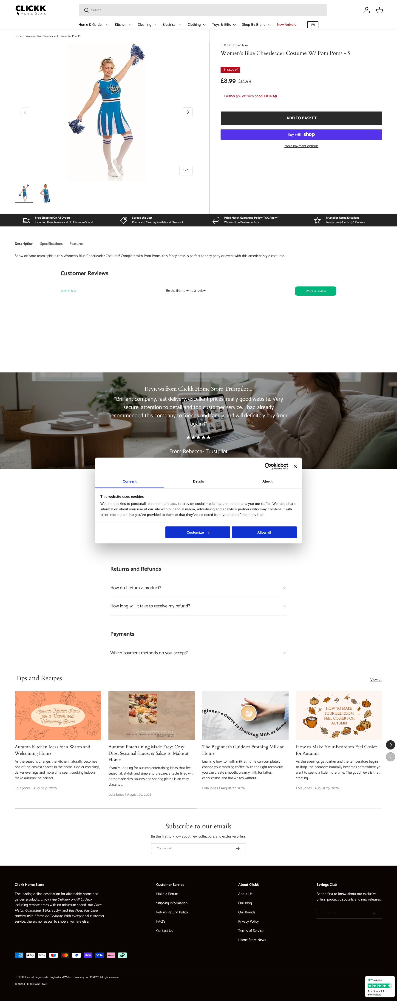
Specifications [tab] (51, 244)
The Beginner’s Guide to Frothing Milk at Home (243, 750)
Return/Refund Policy (172, 912)
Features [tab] (76, 244)
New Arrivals (286, 25)
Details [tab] (198, 481)
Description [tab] (24, 244)
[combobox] (203, 10)
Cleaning (144, 25)
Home (18, 36)
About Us (245, 894)
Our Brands (246, 912)
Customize (195, 532)
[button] (379, 10)
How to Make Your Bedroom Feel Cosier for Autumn (336, 750)
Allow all (264, 532)
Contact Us (164, 931)
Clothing (194, 25)
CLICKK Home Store (234, 45)
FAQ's (160, 921)
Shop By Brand (254, 25)
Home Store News (252, 940)
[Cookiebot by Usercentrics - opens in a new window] (268, 466)
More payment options (301, 146)
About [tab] (267, 481)
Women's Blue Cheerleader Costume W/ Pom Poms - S (53, 36)
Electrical (169, 25)
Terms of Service (251, 931)
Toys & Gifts (221, 25)
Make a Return (167, 894)
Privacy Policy (248, 921)
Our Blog (245, 903)
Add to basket (301, 118)
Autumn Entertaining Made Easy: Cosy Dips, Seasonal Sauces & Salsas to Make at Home (148, 753)
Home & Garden (91, 25)
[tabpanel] (198, 284)
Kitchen (121, 25)
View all (376, 680)
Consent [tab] (129, 481)
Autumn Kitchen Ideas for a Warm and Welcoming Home (52, 750)
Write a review (316, 291)
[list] (106, 112)
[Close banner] (295, 466)
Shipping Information (171, 903)
